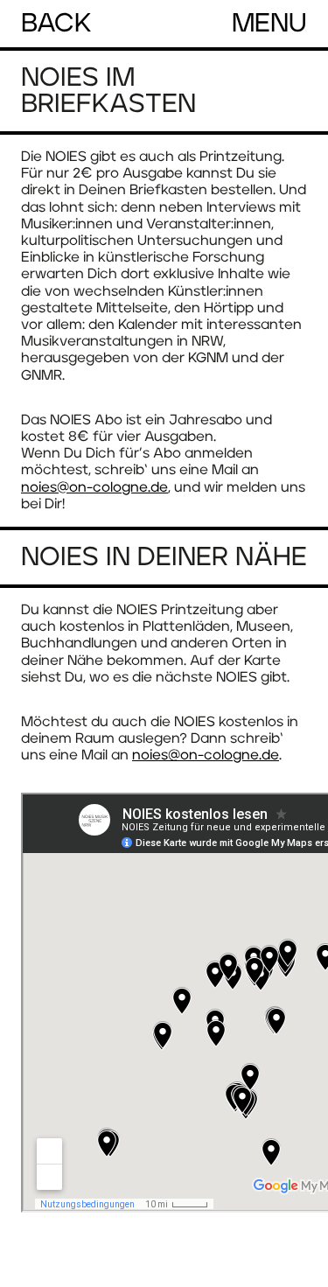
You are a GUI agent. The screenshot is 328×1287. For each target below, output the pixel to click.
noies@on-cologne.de (94, 487)
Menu (269, 23)
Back (56, 23)
